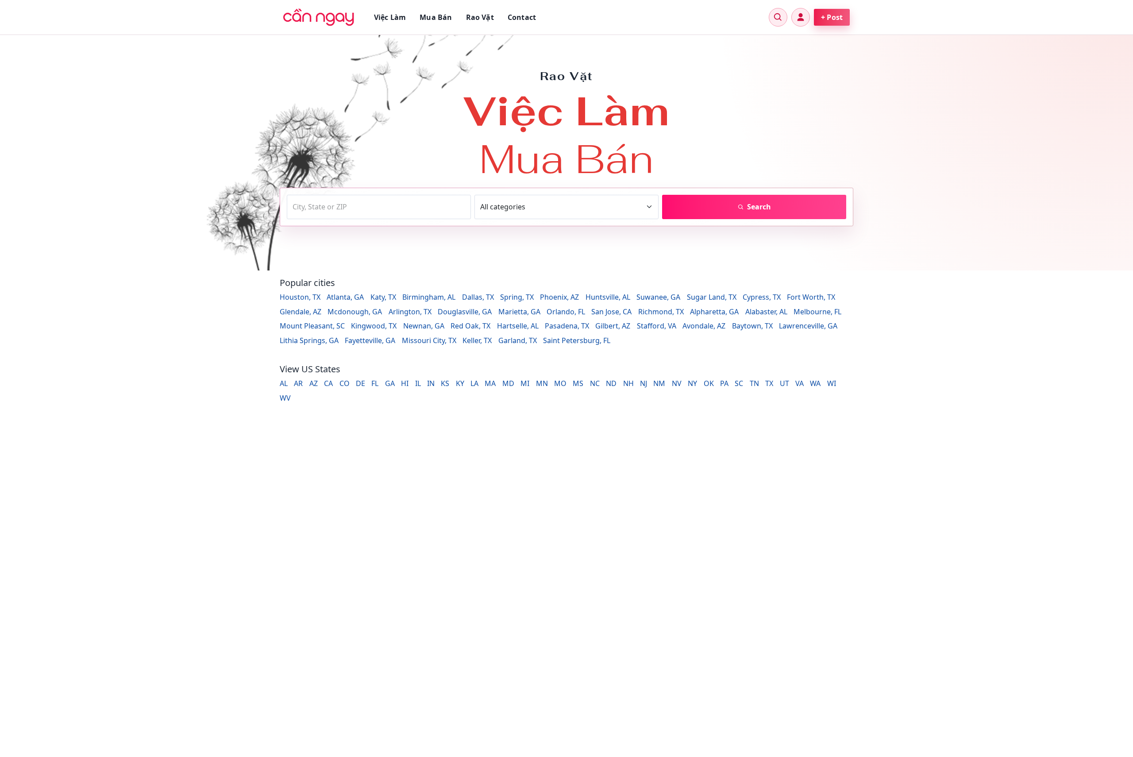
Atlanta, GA (345, 297)
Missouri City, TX (429, 340)
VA (799, 383)
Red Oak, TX (470, 326)
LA (474, 383)
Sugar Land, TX (711, 297)
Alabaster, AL (766, 312)
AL (284, 383)
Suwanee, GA (658, 297)
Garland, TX (517, 340)
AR (298, 383)
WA (815, 383)
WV (285, 398)
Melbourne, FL (817, 312)
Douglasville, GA (465, 312)
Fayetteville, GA (370, 340)
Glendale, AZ (300, 312)
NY (692, 383)
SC (739, 383)
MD (508, 383)
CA (328, 383)
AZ (313, 383)
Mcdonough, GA (355, 312)
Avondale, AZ (703, 326)
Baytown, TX (752, 326)
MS (578, 383)
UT (784, 383)
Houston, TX (300, 297)
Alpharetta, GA (714, 312)
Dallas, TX (478, 297)
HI (404, 383)
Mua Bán (436, 17)
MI (524, 383)
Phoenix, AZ (559, 297)
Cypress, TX (762, 297)
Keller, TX (477, 340)
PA (724, 383)
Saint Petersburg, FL (576, 340)
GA (390, 383)
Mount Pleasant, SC (312, 326)
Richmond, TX (661, 312)
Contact (522, 17)
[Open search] (778, 17)
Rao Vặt (480, 17)
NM (659, 383)
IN (431, 383)
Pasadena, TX (567, 326)
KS (445, 383)
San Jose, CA (611, 312)
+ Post (832, 17)
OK (709, 383)
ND (611, 383)
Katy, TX (383, 297)
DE (360, 383)
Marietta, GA (519, 312)
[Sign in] (800, 17)
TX (769, 383)
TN (754, 383)
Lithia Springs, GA (309, 340)
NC (595, 383)
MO (560, 383)
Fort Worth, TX (811, 297)
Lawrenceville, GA (808, 326)
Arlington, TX (410, 312)
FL (374, 383)
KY (460, 383)
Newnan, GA (423, 326)
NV (677, 383)
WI (831, 383)
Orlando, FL (566, 312)
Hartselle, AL (518, 326)
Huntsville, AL (608, 297)
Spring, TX (517, 297)
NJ (643, 383)
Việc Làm (390, 17)
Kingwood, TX (374, 326)
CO (344, 383)
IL (418, 383)
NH (628, 383)
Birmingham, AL (428, 297)
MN (542, 383)
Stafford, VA (656, 326)
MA (490, 383)
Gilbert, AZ (612, 326)
